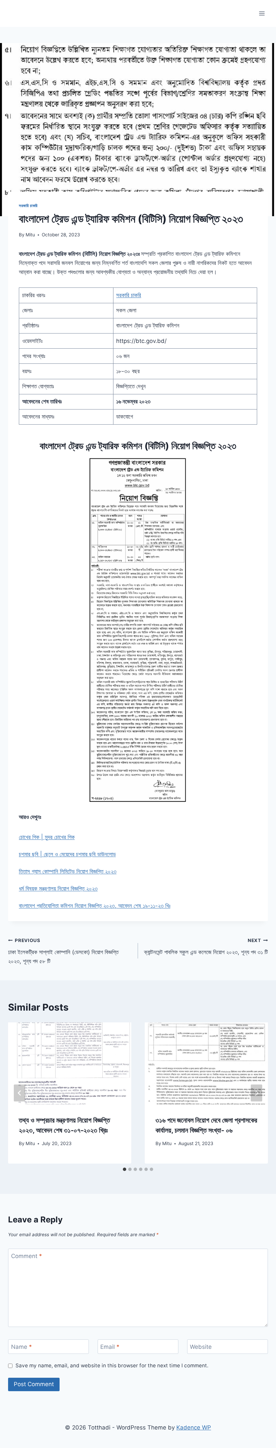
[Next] (256, 1093)
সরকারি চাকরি (28, 205)
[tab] (124, 1169)
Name (21, 1346)
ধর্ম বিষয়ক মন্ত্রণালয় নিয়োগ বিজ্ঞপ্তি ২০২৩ (58, 888)
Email (109, 1346)
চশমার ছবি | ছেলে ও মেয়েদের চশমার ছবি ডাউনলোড (67, 854)
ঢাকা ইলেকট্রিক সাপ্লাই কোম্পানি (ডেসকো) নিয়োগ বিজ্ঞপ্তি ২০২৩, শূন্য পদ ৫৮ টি (63, 951)
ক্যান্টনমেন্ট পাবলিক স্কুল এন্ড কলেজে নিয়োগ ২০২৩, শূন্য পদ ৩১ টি (206, 946)
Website (201, 1346)
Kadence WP (193, 1427)
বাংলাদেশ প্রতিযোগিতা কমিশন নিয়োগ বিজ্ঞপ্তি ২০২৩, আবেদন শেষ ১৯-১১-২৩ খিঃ (94, 905)
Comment (26, 1256)
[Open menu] (261, 13)
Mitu (30, 234)
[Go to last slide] (19, 1093)
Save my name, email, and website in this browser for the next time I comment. (111, 1365)
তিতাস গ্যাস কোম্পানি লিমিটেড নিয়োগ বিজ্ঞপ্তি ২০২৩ (67, 871)
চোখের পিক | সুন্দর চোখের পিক (47, 837)
